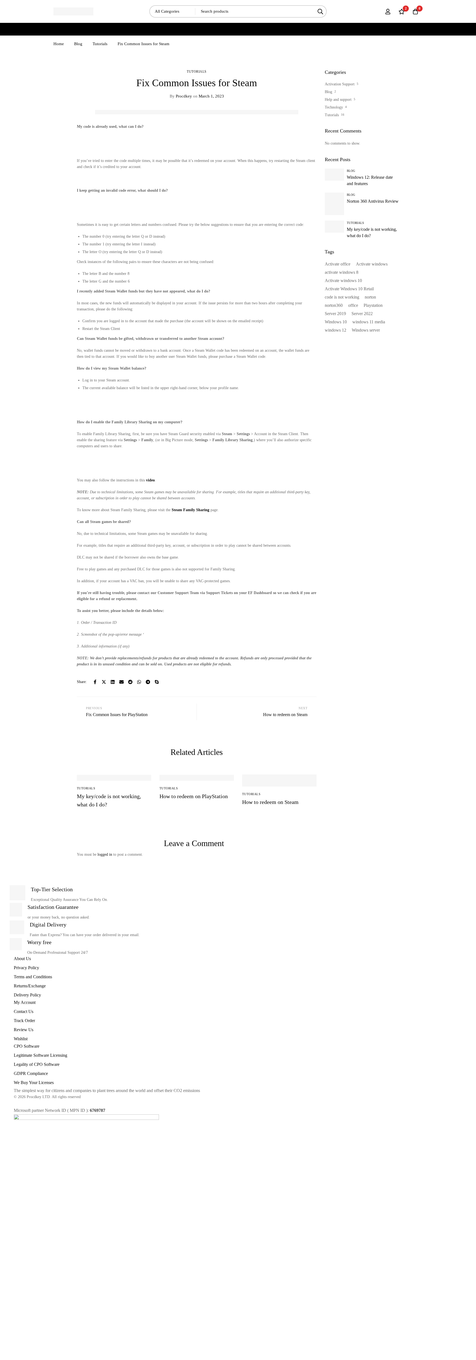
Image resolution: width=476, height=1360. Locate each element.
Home (58, 44)
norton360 (334, 305)
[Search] (320, 11)
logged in (105, 854)
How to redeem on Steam (270, 802)
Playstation (373, 305)
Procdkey (181, 96)
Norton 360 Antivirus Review (373, 201)
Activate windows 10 (343, 280)
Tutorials (100, 44)
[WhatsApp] (139, 682)
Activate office (337, 264)
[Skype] (156, 682)
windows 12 (335, 330)
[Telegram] (148, 682)
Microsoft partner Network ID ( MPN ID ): (59, 1110)
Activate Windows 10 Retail (349, 288)
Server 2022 (362, 313)
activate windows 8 (341, 272)
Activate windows (372, 264)
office (353, 305)
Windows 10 (336, 321)
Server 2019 (335, 313)
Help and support (338, 99)
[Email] (121, 682)
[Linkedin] (112, 682)
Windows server (366, 330)
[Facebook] (95, 682)
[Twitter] (103, 682)
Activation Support (340, 84)
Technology (334, 107)
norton (370, 297)
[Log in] (388, 12)
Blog (78, 44)
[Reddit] (130, 682)
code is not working (342, 297)
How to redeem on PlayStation (193, 796)
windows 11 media (368, 321)
